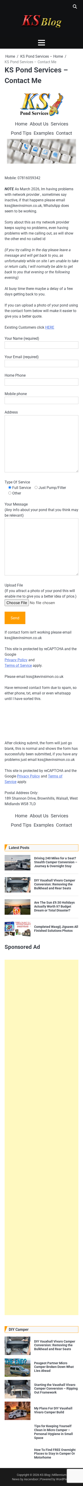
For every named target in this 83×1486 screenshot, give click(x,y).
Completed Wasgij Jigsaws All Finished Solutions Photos (56, 928)
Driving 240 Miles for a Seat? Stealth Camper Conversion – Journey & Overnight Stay (55, 862)
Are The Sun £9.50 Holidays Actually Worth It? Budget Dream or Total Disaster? (54, 906)
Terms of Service (18, 665)
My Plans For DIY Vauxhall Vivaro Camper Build (53, 1410)
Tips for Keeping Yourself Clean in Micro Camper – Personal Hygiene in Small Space (53, 1431)
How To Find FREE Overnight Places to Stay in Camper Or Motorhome (55, 1453)
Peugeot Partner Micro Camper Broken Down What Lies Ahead (54, 1367)
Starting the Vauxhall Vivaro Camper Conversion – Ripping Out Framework (56, 1388)
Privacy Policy (16, 660)
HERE (49, 327)
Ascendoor (31, 1479)
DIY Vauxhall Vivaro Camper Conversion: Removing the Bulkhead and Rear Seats (54, 884)
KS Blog (45, 1475)
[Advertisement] (41, 1137)
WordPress (63, 1479)
